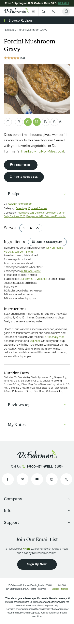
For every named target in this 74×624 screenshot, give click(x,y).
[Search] (43, 11)
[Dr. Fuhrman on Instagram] (52, 479)
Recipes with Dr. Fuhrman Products (46, 216)
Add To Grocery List (49, 242)
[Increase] (37, 228)
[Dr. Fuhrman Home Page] (16, 11)
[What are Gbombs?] (60, 122)
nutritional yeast (31, 271)
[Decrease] (24, 228)
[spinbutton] (30, 228)
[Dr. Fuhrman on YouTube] (37, 479)
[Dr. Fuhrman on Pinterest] (22, 479)
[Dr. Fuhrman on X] (66, 479)
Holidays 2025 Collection (32, 212)
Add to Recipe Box (25, 176)
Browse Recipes (20, 20)
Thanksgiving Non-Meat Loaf (42, 151)
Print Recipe (22, 165)
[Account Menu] (53, 11)
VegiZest (34, 341)
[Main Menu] (33, 11)
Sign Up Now (37, 564)
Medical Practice (60, 588)
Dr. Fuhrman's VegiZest (33, 279)
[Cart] (66, 11)
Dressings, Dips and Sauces (31, 208)
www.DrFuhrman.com (20, 203)
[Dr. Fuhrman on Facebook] (8, 479)
